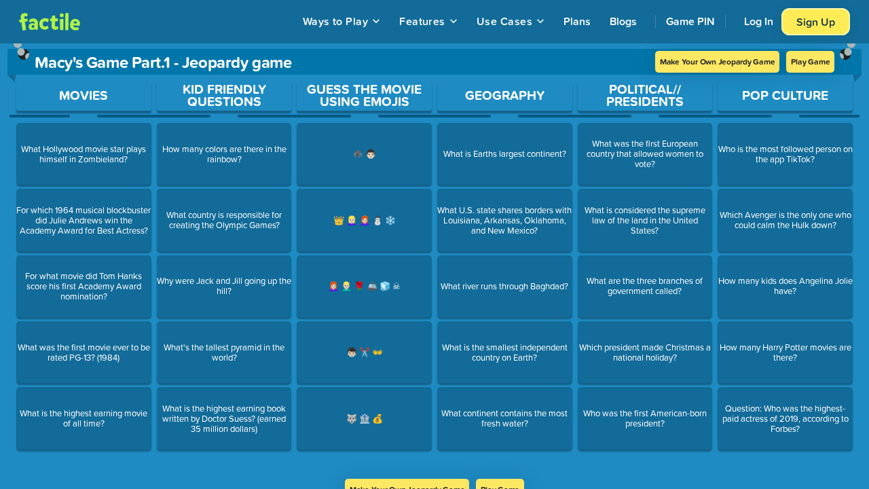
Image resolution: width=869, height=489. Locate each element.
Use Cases (504, 21)
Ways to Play (336, 21)
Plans (577, 21)
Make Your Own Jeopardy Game (717, 61)
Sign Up (815, 21)
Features (422, 21)
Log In (758, 21)
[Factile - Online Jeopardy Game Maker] (49, 22)
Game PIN (690, 21)
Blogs (623, 21)
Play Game (810, 61)
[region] (434, 261)
